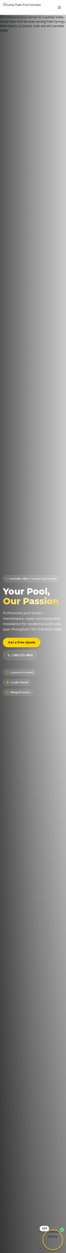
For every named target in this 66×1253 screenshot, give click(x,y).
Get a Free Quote (21, 642)
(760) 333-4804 (22, 655)
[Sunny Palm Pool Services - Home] (22, 7)
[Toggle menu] (59, 7)
